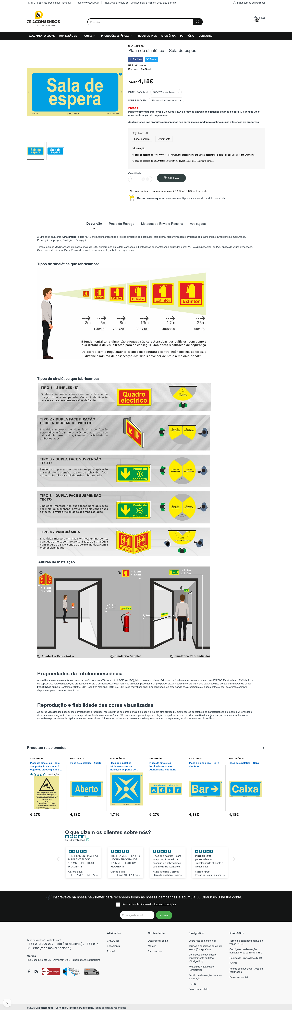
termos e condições (165, 904)
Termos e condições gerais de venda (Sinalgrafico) (205, 947)
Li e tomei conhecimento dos (149, 904)
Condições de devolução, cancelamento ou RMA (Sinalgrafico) (202, 958)
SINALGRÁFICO (136, 46)
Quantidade (134, 173)
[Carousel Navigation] (261, 747)
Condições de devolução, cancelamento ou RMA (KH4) (245, 950)
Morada (152, 946)
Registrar (260, 2)
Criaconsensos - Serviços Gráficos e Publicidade (64, 1007)
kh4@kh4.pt (44, 687)
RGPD (192, 983)
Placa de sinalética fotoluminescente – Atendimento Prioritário (162, 766)
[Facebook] (29, 972)
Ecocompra (113, 946)
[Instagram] (36, 972)
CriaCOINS (113, 940)
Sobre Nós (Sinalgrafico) (202, 940)
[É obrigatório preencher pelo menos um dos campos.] (146, 133)
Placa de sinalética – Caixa (244, 763)
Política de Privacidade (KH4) (245, 958)
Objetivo (163, 133)
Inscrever (164, 915)
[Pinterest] (51, 972)
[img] (147, 836)
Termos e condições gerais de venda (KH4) (246, 942)
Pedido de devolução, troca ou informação (205, 976)
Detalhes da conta (158, 940)
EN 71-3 (217, 680)
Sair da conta (155, 951)
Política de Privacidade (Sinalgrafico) (201, 968)
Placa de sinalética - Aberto (86, 763)
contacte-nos (217, 687)
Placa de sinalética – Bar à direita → (204, 764)
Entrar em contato (198, 989)
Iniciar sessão (244, 2)
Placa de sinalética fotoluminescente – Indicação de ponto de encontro (123, 766)
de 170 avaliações (75, 840)
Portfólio (111, 951)
